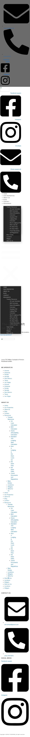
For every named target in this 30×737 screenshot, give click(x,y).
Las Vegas (7, 382)
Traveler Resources (12, 207)
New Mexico (8, 378)
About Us (6, 197)
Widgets (9, 238)
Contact (6, 201)
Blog (5, 199)
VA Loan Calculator (15, 209)
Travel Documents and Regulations (15, 231)
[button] (10, 263)
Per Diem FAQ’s (14, 228)
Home (5, 193)
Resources (7, 203)
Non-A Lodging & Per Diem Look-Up (15, 223)
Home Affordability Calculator (15, 214)
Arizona (6, 370)
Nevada (6, 376)
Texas (6, 380)
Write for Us (10, 240)
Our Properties (8, 195)
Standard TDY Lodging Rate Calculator (13, 218)
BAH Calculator (14, 211)
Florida (6, 374)
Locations (9, 236)
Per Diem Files (14, 226)
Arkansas (7, 372)
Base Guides (10, 234)
